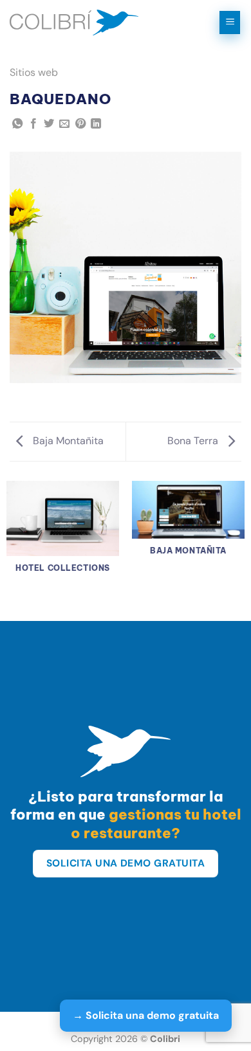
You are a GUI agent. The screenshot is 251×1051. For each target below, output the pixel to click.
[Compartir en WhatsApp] (17, 124)
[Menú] (229, 23)
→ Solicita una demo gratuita (146, 1015)
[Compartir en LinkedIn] (96, 124)
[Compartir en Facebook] (33, 124)
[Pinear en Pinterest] (80, 124)
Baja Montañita (67, 440)
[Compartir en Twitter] (49, 124)
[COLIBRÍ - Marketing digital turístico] (74, 22)
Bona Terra (194, 440)
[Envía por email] (64, 124)
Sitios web (34, 72)
